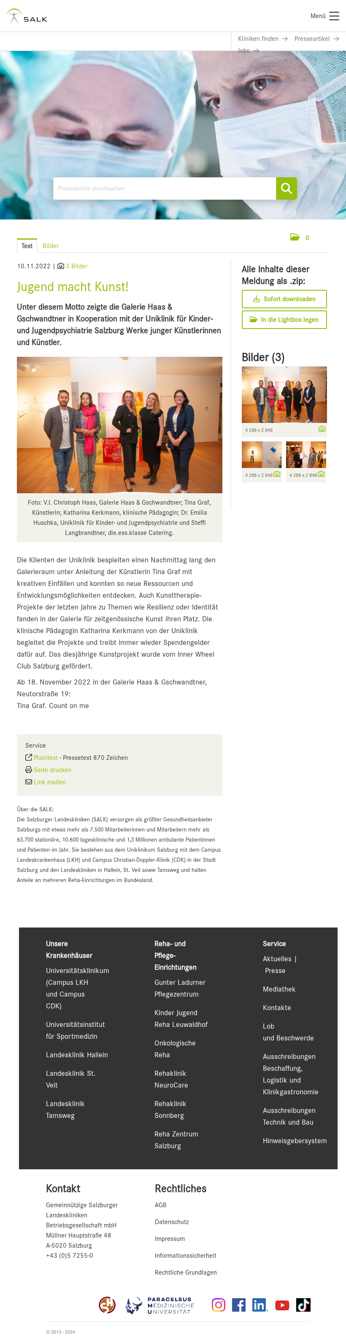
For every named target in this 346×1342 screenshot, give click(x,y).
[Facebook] (239, 1305)
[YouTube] (282, 1305)
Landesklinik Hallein (77, 1055)
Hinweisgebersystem (295, 1140)
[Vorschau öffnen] (119, 425)
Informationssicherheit (185, 1255)
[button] (300, 238)
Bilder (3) (263, 357)
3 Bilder (76, 266)
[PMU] (163, 1305)
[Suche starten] (286, 188)
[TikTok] (303, 1305)
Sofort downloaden (289, 299)
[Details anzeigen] (319, 430)
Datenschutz (172, 1222)
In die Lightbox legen (289, 319)
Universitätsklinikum (77, 970)
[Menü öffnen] (320, 237)
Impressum (170, 1239)
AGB (161, 1205)
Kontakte (277, 1007)
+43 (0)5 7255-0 (69, 1255)
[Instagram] (218, 1305)
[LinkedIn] (260, 1305)
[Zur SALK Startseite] (27, 15)
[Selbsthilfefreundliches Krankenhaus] (107, 1305)
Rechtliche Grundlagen (186, 1272)
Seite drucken (52, 770)
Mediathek (279, 989)
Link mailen (50, 782)
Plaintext (46, 758)
